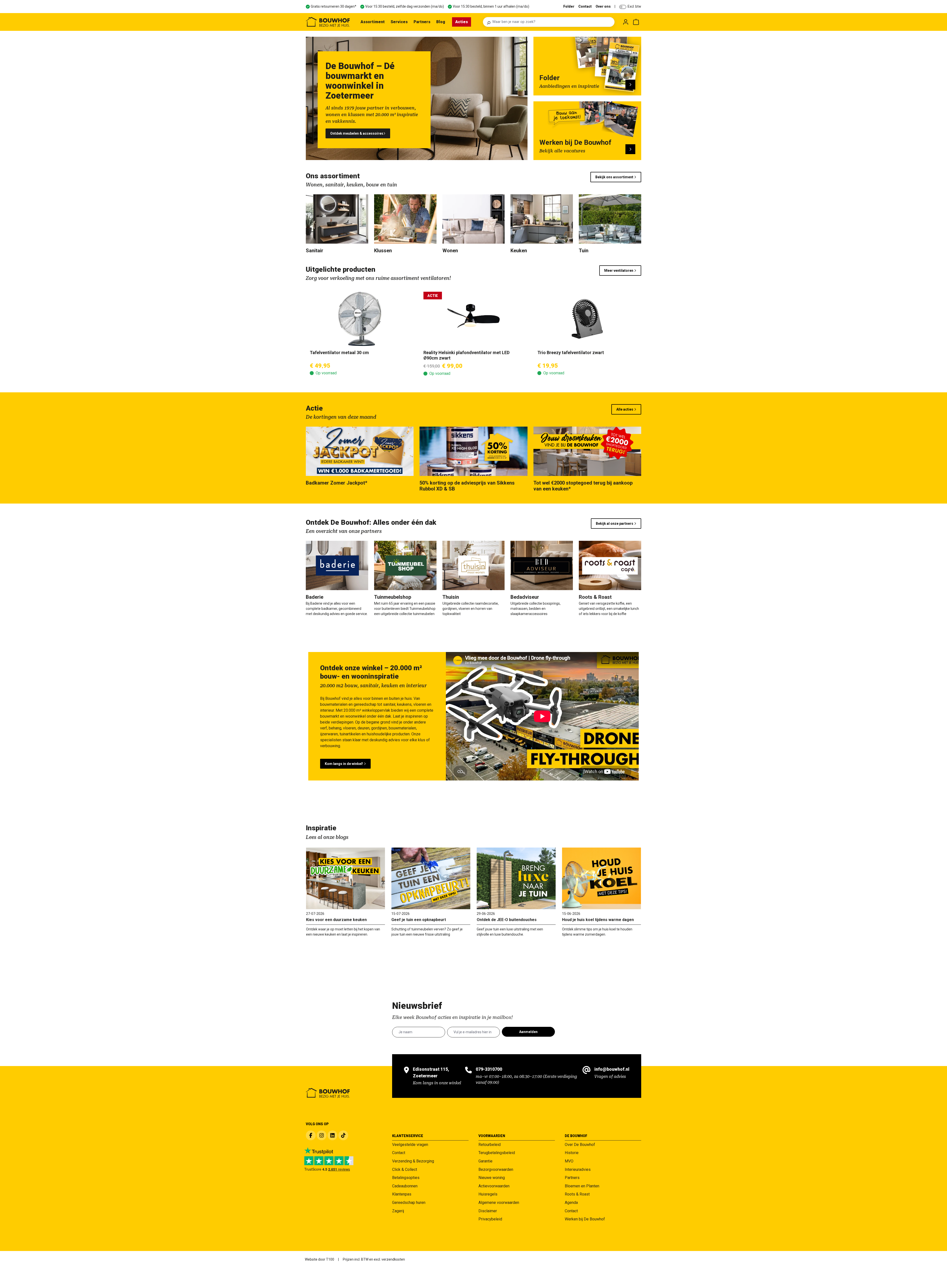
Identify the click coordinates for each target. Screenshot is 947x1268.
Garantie (485, 1161)
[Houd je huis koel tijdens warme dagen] (601, 878)
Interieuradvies (578, 1169)
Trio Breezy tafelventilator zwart (570, 352)
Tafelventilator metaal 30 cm (339, 352)
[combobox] (552, 21)
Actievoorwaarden (494, 1186)
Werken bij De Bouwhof (585, 1219)
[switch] (622, 7)
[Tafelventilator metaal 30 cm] (360, 319)
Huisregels (487, 1194)
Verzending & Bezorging (413, 1161)
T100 (330, 1259)
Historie (572, 1152)
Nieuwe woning (491, 1177)
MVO (569, 1161)
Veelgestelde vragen (410, 1144)
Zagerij (398, 1211)
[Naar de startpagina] (328, 22)
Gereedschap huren (408, 1202)
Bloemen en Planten (582, 1186)
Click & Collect (404, 1169)
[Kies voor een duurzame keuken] (345, 878)
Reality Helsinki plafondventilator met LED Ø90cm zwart (466, 355)
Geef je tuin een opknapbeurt (418, 919)
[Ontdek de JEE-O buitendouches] (516, 878)
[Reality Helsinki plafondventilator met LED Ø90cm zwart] (473, 319)
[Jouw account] (625, 22)
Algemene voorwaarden (498, 1202)
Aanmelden (528, 1032)
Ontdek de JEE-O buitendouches (507, 919)
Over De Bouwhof (580, 1144)
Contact (585, 6)
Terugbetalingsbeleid (496, 1152)
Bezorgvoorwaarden (495, 1169)
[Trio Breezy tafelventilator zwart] (587, 319)
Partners (572, 1177)
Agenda (571, 1202)
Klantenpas (401, 1194)
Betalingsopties (405, 1177)
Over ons (603, 6)
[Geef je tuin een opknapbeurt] (430, 878)
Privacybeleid (490, 1219)
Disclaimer (487, 1211)
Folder (568, 6)
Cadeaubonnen (405, 1186)
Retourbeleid (489, 1144)
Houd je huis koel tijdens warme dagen (598, 919)
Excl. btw (634, 6)
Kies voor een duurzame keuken (336, 919)
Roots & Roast (577, 1194)
